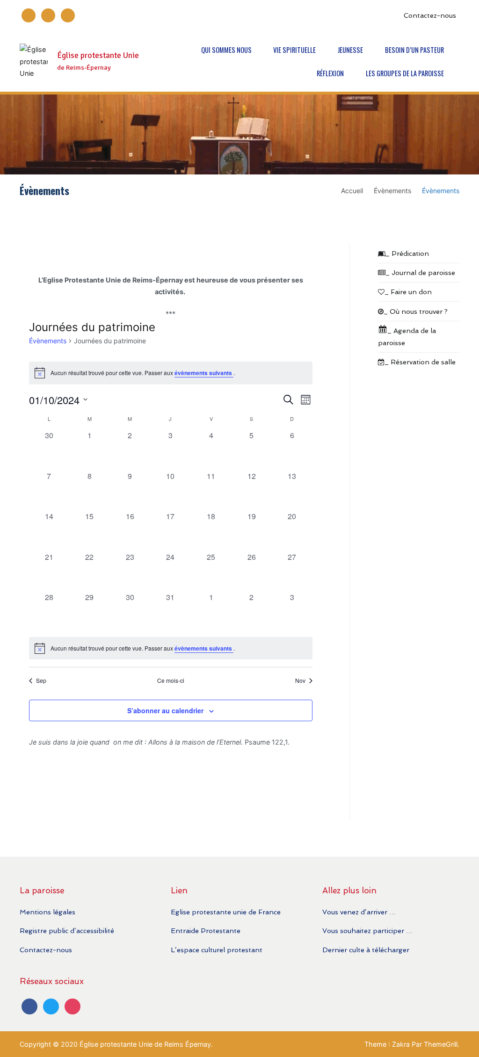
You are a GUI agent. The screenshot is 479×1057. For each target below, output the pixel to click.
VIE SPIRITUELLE (294, 50)
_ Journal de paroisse (420, 272)
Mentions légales (47, 912)
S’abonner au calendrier (165, 710)
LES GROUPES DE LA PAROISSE (405, 73)
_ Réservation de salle (420, 362)
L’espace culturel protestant (216, 950)
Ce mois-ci (170, 680)
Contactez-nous (430, 15)
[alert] (170, 373)
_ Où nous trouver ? (416, 311)
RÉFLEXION (330, 73)
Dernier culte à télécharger (365, 950)
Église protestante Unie (98, 55)
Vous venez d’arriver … (359, 912)
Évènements (47, 341)
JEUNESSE (350, 50)
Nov (300, 680)
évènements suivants (203, 373)
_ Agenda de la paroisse (407, 336)
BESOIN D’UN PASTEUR (414, 50)
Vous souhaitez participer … (367, 930)
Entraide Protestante (205, 930)
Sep (41, 680)
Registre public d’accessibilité (67, 930)
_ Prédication (407, 253)
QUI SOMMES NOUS (226, 50)
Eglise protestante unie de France (226, 912)
